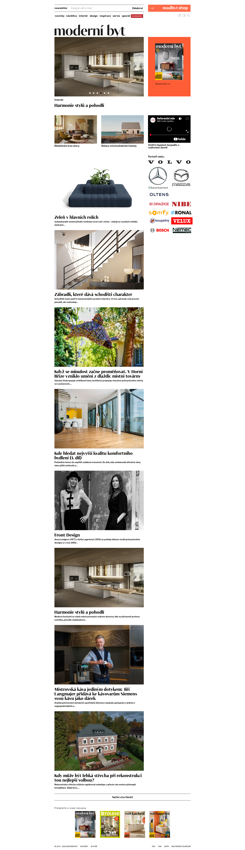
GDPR (166, 846)
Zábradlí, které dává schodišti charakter (93, 295)
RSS (153, 846)
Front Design (67, 535)
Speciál (126, 16)
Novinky (59, 16)
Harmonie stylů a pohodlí (79, 612)
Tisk (160, 846)
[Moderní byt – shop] (169, 16)
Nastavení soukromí (181, 846)
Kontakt (84, 846)
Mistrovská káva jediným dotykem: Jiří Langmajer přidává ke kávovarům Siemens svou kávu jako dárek (95, 694)
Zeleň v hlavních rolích (76, 217)
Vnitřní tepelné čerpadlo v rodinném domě (163, 146)
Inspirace (105, 16)
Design (94, 16)
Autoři (94, 846)
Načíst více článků (122, 797)
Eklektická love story (66, 146)
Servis (116, 16)
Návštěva (71, 16)
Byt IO (60, 106)
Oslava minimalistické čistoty (119, 146)
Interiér (83, 16)
